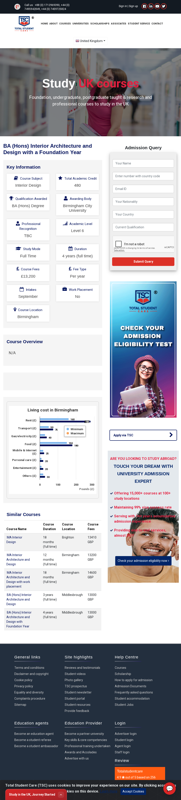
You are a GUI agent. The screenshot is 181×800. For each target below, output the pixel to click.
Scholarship (123, 674)
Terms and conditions (29, 667)
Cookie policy (23, 680)
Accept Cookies (133, 791)
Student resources (77, 704)
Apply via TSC (123, 435)
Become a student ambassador (36, 746)
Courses (120, 667)
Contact (157, 23)
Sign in (123, 6)
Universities (80, 23)
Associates (118, 23)
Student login (124, 740)
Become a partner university (84, 733)
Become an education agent (34, 733)
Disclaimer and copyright (31, 674)
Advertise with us (77, 758)
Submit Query (143, 261)
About (53, 23)
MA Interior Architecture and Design (18, 559)
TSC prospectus (76, 686)
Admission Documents (130, 686)
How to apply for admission (134, 680)
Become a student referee (32, 740)
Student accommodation (132, 698)
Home (44, 23)
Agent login (123, 746)
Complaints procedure (29, 698)
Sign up (133, 6)
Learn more (108, 791)
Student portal (75, 698)
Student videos (75, 674)
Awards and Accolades (81, 752)
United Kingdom (91, 41)
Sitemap (20, 704)
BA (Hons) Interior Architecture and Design (19, 599)
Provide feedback (77, 711)
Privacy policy (23, 686)
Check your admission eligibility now (143, 560)
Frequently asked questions (134, 692)
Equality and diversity (29, 692)
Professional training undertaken (87, 746)
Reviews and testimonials (82, 667)
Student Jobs (124, 704)
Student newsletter (78, 692)
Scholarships (99, 23)
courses (65, 23)
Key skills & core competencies (86, 740)
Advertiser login (126, 733)
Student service (139, 23)
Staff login (122, 752)
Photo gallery (74, 680)
